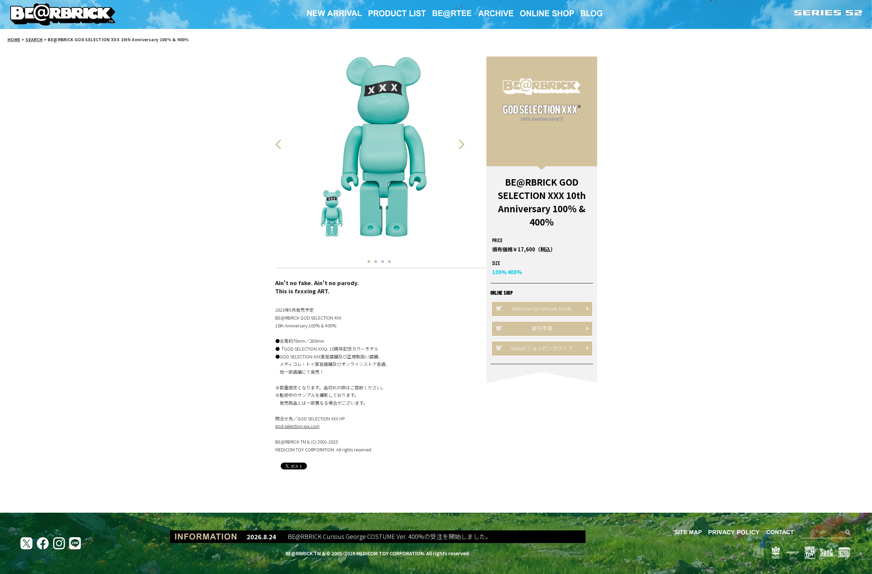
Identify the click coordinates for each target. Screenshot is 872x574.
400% (515, 272)
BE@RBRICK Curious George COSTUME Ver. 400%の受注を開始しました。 (371, 536)
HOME (13, 39)
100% (499, 272)
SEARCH (34, 39)
